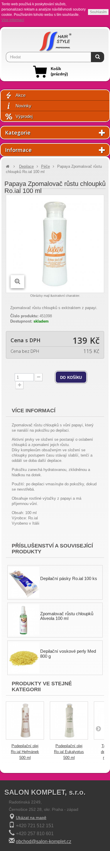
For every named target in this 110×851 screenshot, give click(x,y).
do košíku (71, 377)
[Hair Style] (55, 40)
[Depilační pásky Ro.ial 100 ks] (23, 582)
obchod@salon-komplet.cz (43, 841)
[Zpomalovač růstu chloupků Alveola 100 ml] (23, 619)
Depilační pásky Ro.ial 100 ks (68, 578)
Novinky (23, 105)
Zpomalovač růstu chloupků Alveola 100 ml (66, 616)
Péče (45, 166)
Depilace (26, 166)
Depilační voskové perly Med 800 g (68, 654)
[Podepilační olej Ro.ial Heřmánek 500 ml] (25, 720)
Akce (21, 95)
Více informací (12, 20)
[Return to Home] (7, 166)
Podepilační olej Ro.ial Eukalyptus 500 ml (69, 752)
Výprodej (24, 116)
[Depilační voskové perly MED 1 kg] (23, 657)
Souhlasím (98, 12)
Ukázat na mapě (31, 817)
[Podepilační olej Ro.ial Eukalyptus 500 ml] (69, 720)
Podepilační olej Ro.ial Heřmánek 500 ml (25, 752)
